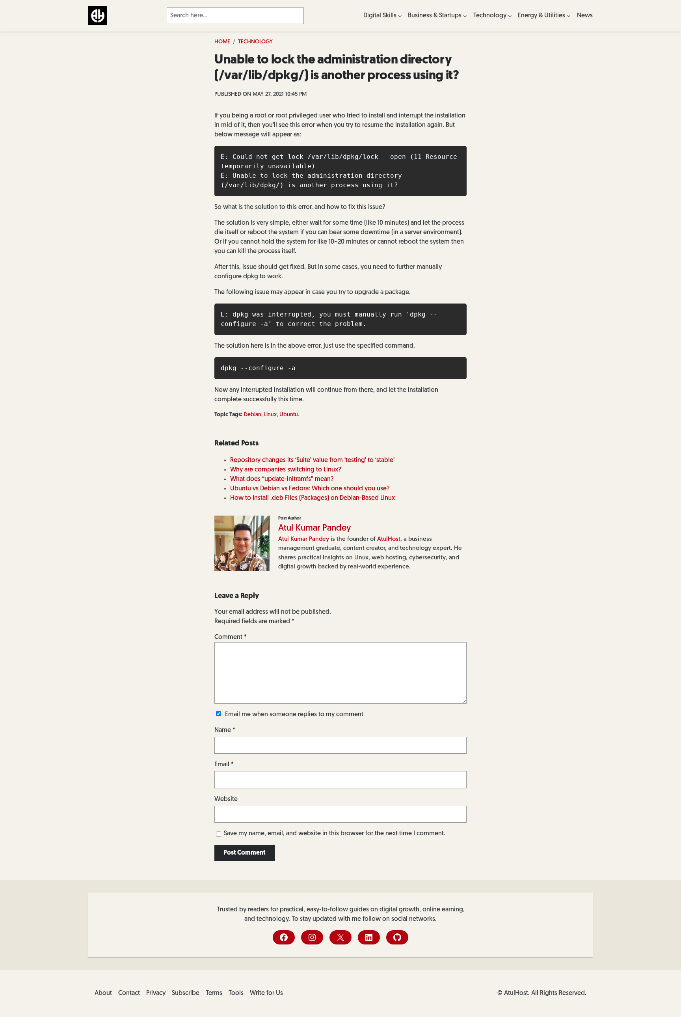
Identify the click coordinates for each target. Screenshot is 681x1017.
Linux (270, 415)
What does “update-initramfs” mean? (282, 479)
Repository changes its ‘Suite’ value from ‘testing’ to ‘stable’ (312, 460)
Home (222, 42)
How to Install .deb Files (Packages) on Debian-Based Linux (312, 498)
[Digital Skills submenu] (400, 16)
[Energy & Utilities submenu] (569, 16)
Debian (252, 415)
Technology (255, 42)
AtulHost (388, 539)
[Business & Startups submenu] (465, 16)
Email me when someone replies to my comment (294, 715)
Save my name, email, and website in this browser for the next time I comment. (334, 834)
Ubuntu (288, 415)
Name (224, 730)
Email (224, 765)
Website (226, 799)
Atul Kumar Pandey (314, 528)
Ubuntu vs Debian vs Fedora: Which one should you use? (310, 489)
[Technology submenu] (510, 16)
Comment (230, 637)
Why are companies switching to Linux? (285, 470)
